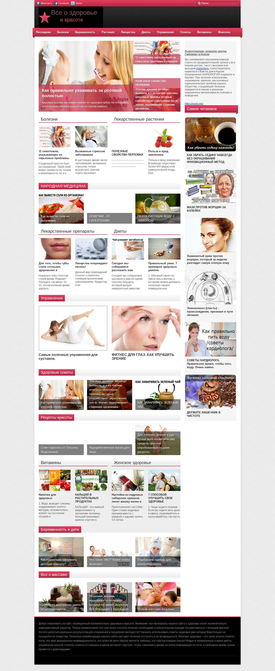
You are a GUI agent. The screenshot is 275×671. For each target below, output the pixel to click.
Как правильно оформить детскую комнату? (59, 562)
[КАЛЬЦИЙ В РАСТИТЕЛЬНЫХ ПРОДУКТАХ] (91, 490)
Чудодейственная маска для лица (109, 450)
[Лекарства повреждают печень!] (91, 258)
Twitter (78, 3)
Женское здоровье (132, 462)
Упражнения (165, 32)
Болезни (63, 32)
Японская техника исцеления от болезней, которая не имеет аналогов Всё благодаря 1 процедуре (108, 602)
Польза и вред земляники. (158, 153)
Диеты (146, 32)
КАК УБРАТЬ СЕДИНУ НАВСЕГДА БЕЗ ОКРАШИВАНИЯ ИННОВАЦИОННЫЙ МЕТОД (209, 158)
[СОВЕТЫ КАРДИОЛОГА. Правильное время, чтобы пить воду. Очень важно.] (210, 355)
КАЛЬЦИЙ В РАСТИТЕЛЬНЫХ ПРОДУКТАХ (87, 498)
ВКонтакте (46, 3)
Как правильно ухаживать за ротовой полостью (61, 404)
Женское (224, 32)
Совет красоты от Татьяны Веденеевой (59, 450)
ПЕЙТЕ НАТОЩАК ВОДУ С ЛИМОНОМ (156, 218)
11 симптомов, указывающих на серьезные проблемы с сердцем (54, 156)
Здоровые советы (57, 372)
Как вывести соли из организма (55, 218)
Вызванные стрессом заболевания (90, 153)
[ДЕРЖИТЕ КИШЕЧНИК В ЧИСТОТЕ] (210, 408)
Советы (185, 32)
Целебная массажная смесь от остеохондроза (61, 607)
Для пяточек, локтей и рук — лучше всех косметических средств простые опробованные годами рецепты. (158, 443)
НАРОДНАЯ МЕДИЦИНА (63, 186)
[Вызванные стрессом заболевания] (91, 146)
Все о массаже (54, 574)
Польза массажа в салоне (156, 609)
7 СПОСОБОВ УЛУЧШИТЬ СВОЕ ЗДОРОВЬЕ (160, 498)
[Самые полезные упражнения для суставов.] (73, 349)
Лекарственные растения (139, 119)
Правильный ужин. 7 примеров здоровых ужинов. (162, 267)
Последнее (43, 32)
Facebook (63, 3)
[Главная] (71, 27)
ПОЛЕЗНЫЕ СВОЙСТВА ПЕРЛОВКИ (127, 153)
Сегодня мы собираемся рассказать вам (122, 267)
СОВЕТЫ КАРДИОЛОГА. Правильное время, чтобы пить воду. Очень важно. (209, 364)
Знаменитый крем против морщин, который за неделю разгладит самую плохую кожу (208, 259)
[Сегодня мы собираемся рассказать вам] (128, 258)
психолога (202, 68)
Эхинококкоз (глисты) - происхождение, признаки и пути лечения (210, 312)
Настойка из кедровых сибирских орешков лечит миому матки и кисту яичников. (127, 500)
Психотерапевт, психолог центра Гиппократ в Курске (206, 53)
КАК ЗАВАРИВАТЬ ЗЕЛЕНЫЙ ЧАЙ (158, 404)
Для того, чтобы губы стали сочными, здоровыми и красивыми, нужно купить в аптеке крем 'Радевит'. (54, 272)
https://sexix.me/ (194, 103)
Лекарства (128, 32)
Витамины (204, 32)
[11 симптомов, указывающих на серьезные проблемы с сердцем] (55, 146)
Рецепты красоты (56, 417)
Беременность (85, 32)
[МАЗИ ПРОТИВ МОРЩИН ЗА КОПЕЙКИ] (210, 202)
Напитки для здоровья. (47, 496)
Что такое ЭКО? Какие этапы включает (109, 562)
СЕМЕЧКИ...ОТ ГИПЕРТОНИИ (99, 218)
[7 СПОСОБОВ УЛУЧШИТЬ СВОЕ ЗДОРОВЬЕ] (164, 490)
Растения (108, 32)
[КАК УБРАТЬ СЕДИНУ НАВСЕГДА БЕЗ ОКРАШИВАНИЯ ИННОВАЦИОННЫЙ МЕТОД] (210, 151)
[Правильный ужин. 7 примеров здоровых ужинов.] (164, 258)
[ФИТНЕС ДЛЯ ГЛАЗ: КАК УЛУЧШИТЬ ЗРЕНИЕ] (146, 349)
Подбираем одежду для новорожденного (154, 562)
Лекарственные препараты (67, 231)
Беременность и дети (60, 529)
